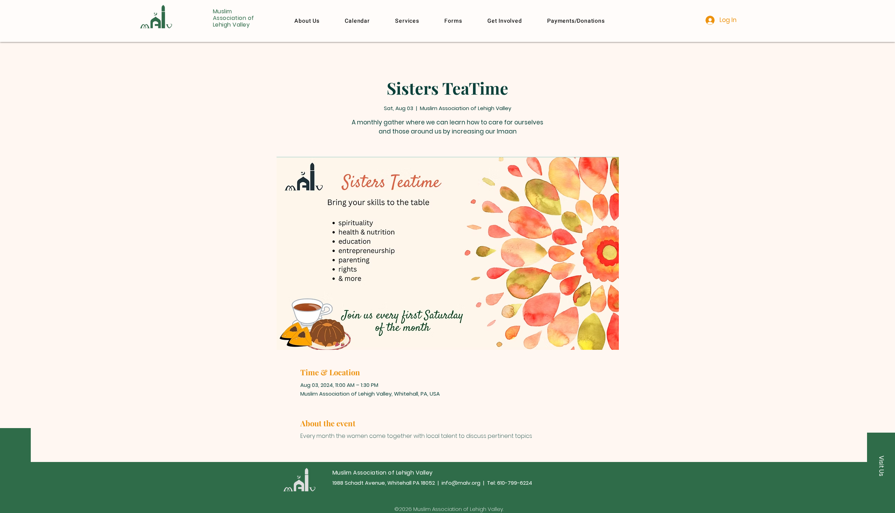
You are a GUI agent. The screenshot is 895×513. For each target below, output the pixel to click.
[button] (576, 21)
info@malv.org (461, 482)
